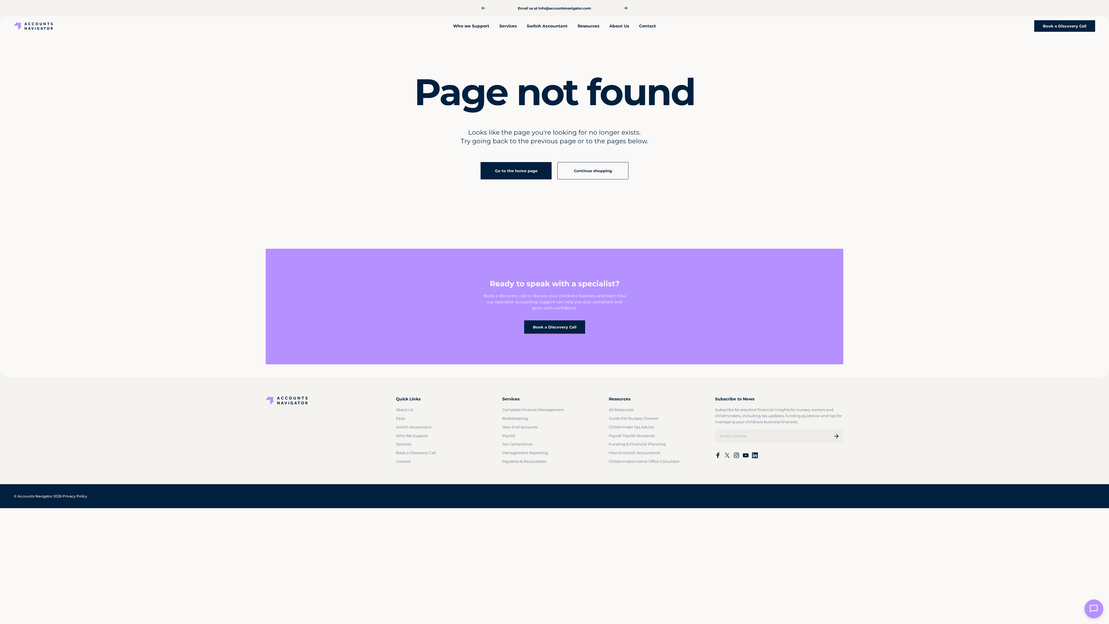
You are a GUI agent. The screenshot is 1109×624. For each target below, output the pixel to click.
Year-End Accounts (520, 427)
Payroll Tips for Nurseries (632, 435)
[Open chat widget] (1093, 608)
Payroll (508, 435)
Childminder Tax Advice (631, 427)
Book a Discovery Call (554, 327)
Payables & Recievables (524, 461)
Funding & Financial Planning (637, 444)
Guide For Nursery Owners (633, 418)
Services (403, 444)
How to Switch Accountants (634, 452)
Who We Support (412, 435)
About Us (404, 409)
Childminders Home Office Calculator (644, 461)
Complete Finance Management (533, 409)
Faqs (400, 418)
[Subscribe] (836, 436)
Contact (403, 461)
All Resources (621, 409)
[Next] (625, 8)
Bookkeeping (515, 418)
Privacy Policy (75, 496)
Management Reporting (525, 452)
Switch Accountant (413, 427)
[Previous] (483, 8)
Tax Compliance (517, 444)
